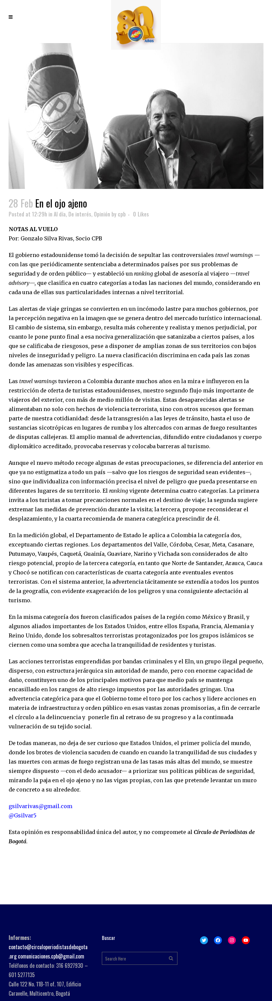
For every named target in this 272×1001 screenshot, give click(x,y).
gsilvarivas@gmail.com (40, 806)
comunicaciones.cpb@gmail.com (51, 956)
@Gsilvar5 (22, 815)
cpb (122, 214)
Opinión (102, 214)
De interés (79, 214)
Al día (60, 214)
